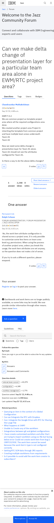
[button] (52, 491)
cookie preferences (12, 508)
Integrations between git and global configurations (27, 431)
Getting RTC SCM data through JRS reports (23, 450)
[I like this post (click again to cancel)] (39, 166)
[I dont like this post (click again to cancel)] (44, 166)
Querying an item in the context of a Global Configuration (23, 413)
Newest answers (40, 184)
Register (6, 286)
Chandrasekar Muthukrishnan (15, 104)
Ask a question (10, 319)
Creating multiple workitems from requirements (25, 453)
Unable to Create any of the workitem (21, 428)
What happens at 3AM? (14, 425)
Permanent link (8, 214)
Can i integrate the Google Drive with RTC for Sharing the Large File (28, 421)
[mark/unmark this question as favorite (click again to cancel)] (4, 166)
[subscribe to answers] (4, 366)
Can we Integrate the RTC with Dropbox (22, 417)
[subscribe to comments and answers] (4, 371)
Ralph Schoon (8, 217)
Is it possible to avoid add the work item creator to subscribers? (27, 457)
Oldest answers (40, 188)
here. (15, 308)
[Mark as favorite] (4, 166)
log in (14, 286)
